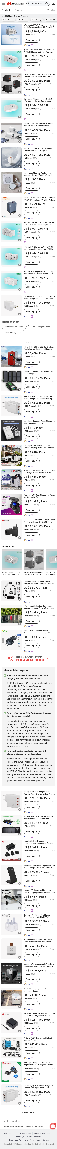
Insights (37, 1137)
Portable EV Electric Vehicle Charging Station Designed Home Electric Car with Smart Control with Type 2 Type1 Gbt (40, 891)
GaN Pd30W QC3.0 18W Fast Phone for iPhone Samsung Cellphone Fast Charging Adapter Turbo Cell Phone (39, 397)
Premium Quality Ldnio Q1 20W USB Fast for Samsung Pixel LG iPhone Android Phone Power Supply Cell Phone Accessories (39, 75)
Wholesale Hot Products (43, 1133)
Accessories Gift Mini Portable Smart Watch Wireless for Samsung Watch (38, 940)
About (10, 1140)
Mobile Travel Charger (34, 1126)
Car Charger (23, 20)
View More (27, 1112)
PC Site (29, 1137)
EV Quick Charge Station (13, 332)
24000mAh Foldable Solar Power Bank (39, 372)
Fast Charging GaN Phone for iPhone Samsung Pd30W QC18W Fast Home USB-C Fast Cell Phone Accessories (38, 1086)
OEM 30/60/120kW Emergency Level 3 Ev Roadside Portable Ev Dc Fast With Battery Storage (39, 26)
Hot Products (9, 1133)
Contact (46, 1140)
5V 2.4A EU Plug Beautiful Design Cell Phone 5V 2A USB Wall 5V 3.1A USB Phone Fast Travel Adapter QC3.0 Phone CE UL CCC (39, 521)
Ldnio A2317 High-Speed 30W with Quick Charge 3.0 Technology (38, 149)
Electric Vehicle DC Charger (14, 326)
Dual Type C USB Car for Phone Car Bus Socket (39, 496)
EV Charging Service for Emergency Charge (35, 990)
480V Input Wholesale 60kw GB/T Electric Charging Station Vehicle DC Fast (39, 447)
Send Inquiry (31, 40)
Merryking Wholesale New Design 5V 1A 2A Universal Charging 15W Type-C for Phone (39, 1014)
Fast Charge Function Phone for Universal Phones (39, 422)
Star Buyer (20, 1137)
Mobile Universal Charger (13, 1126)
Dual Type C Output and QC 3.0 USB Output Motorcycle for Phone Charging (38, 1063)
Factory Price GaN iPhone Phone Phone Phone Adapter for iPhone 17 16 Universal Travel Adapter (38, 793)
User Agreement (21, 1140)
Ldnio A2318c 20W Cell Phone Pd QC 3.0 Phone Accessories (38, 125)
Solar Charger (37, 20)
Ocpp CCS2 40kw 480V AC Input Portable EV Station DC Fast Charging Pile (39, 471)
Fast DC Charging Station (40, 326)
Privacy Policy (35, 1140)
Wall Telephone (8, 20)
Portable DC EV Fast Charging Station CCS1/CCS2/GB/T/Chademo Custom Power (38, 1039)
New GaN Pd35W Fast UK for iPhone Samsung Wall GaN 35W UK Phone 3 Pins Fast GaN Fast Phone (40, 916)
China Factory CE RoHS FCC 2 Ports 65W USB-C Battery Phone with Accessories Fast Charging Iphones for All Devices (39, 297)
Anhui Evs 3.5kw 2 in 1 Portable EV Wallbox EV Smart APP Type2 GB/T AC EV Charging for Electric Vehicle (39, 582)
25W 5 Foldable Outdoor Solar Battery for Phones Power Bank (39, 607)
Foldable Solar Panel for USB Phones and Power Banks (38, 817)
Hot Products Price (24, 1133)
